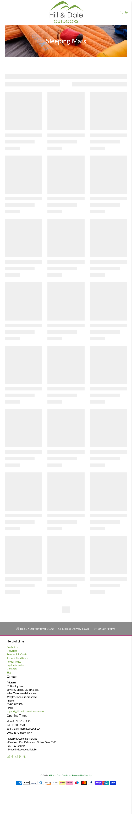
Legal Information (16, 665)
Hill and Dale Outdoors (60, 775)
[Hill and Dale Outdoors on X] (24, 756)
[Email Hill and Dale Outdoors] (8, 756)
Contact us (12, 647)
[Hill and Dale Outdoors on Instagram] (16, 756)
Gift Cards (12, 668)
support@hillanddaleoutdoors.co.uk (25, 711)
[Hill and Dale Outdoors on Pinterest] (20, 756)
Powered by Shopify (82, 775)
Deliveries (12, 650)
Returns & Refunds (17, 654)
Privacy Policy (14, 661)
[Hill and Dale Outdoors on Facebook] (12, 756)
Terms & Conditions (17, 658)
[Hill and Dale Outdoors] (66, 12)
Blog (9, 672)
